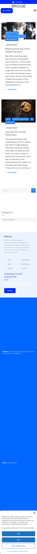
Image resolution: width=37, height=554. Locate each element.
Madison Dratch (11, 45)
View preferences (18, 546)
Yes (18, 534)
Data (8, 119)
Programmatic (11, 39)
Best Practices (12, 33)
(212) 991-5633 (12, 463)
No (18, 540)
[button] (34, 513)
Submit (10, 290)
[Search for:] (18, 190)
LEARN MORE (12, 89)
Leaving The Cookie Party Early (15, 133)
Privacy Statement (24, 551)
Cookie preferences (12, 551)
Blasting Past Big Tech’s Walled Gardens (17, 50)
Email (6, 280)
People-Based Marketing (15, 36)
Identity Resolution (20, 119)
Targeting (10, 122)
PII (32, 119)
